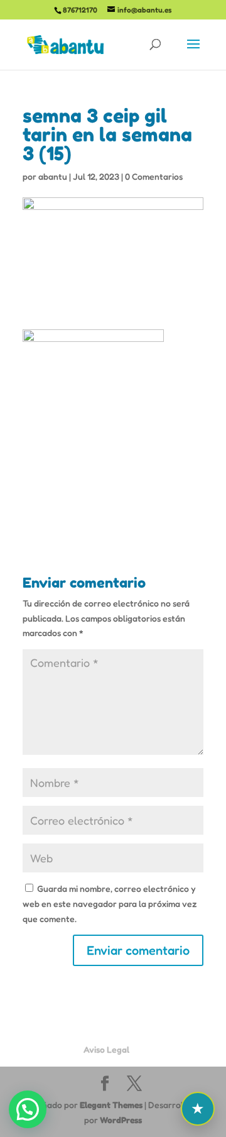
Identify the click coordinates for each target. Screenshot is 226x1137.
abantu (52, 176)
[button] (27, 1109)
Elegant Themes (111, 1104)
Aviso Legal (106, 1049)
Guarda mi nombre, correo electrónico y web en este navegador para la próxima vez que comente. (110, 903)
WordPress (121, 1119)
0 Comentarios (154, 176)
